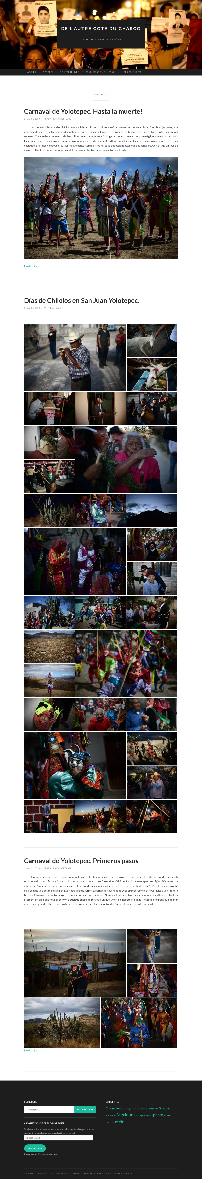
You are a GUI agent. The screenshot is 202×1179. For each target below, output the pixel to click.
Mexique (125, 1114)
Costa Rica (123, 1109)
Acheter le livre (69, 72)
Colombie (112, 1108)
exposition (153, 1109)
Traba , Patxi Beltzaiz (57, 118)
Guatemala (166, 1108)
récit (119, 1121)
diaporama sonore (133, 1109)
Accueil (31, 72)
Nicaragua (139, 1115)
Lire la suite (32, 266)
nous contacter (132, 72)
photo (158, 1114)
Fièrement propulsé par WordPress (46, 1173)
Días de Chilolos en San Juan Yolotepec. (81, 300)
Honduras (111, 1115)
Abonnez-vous (35, 1148)
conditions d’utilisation (100, 72)
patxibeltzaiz (52, 308)
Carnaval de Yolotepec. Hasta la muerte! (83, 111)
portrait (110, 1122)
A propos (48, 72)
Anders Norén (124, 1173)
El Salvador (144, 1109)
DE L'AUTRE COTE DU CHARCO (101, 28)
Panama (149, 1115)
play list (167, 1115)
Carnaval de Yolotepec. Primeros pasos (81, 861)
